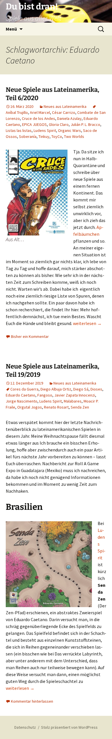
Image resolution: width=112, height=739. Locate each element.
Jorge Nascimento (21, 401)
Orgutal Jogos (29, 407)
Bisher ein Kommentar (30, 336)
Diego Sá (80, 389)
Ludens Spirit (45, 130)
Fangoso (44, 395)
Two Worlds (74, 136)
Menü (11, 29)
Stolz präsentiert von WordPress (69, 727)
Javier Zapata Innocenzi (74, 395)
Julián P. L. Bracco (85, 124)
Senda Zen (80, 407)
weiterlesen (87, 323)
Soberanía (27, 136)
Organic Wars (69, 130)
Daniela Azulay (69, 118)
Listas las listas (19, 130)
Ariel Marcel (40, 112)
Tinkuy (43, 136)
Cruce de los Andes (38, 118)
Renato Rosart (56, 407)
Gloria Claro (59, 124)
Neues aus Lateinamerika (65, 106)
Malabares (73, 401)
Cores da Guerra (24, 389)
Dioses (96, 389)
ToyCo (56, 136)
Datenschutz (25, 727)
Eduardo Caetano (20, 395)
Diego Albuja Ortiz (55, 389)
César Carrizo (63, 112)
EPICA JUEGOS (34, 124)
